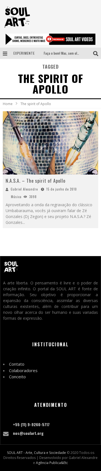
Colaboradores (23, 370)
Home (8, 103)
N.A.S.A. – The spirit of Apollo (35, 180)
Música (16, 196)
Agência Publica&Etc (52, 462)
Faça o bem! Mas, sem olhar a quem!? (69, 53)
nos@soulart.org (28, 433)
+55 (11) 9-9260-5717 (31, 424)
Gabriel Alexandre (24, 189)
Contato (16, 364)
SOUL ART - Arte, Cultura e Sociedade (36, 452)
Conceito (17, 376)
